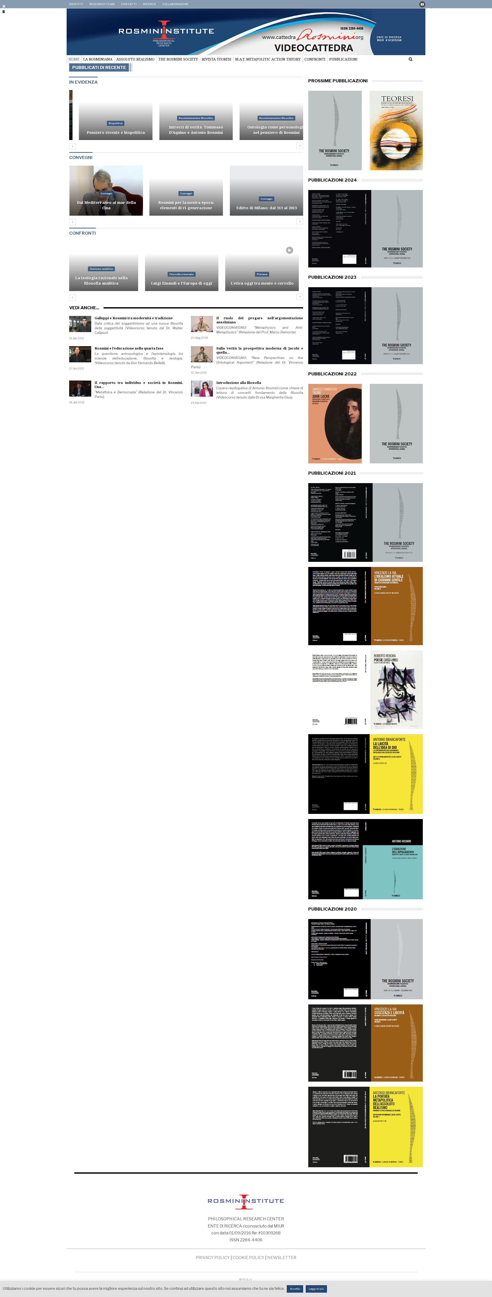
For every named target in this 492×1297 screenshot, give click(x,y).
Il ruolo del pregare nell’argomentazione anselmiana (259, 320)
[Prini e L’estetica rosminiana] (266, 266)
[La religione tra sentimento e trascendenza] (266, 191)
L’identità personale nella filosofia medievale (186, 280)
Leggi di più (316, 1289)
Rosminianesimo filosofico (186, 118)
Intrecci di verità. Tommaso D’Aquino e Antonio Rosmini (186, 129)
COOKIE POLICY (248, 1257)
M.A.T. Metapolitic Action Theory (268, 59)
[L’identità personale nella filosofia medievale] (186, 266)
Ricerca (149, 4)
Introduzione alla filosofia (238, 382)
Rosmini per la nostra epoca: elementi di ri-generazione (106, 205)
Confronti (314, 59)
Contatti (129, 4)
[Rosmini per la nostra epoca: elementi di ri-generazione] (106, 191)
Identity (76, 4)
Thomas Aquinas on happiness (106, 283)
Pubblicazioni (343, 59)
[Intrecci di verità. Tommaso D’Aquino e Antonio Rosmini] (186, 115)
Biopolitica (106, 123)
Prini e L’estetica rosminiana (267, 283)
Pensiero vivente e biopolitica (106, 132)
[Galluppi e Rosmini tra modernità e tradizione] (80, 324)
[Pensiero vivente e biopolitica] (106, 115)
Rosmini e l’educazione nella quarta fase (129, 348)
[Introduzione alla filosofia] (202, 389)
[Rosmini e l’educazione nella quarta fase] (80, 354)
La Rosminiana (97, 59)
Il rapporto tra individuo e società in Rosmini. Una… (139, 384)
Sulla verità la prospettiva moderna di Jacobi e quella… (259, 350)
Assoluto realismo (135, 59)
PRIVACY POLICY (213, 1257)
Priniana (266, 274)
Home (74, 59)
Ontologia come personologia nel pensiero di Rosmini (267, 129)
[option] (186, 117)
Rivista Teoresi (216, 59)
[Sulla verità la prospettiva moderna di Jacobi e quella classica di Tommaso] (202, 354)
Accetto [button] (295, 1289)
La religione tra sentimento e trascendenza (266, 205)
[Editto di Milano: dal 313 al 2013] (186, 191)
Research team (102, 4)
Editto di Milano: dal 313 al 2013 (186, 207)
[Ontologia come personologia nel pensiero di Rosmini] (266, 115)
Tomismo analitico (106, 274)
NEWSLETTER (281, 1257)
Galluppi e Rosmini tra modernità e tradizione (134, 318)
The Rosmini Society (178, 59)
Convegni (106, 193)
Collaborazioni (175, 4)
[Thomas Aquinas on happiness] (106, 266)
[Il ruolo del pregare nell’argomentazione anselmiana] (202, 324)
